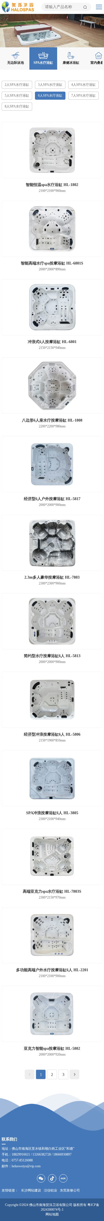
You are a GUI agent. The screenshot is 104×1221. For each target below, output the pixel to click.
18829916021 (21, 1154)
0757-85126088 (22, 1160)
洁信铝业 (50, 1190)
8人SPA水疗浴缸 (17, 106)
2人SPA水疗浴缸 (17, 85)
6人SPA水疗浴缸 (50, 95)
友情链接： (10, 1190)
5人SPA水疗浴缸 (17, 95)
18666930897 (62, 1154)
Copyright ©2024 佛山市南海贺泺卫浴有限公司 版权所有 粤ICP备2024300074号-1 (52, 1207)
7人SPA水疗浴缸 (83, 95)
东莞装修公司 (70, 1190)
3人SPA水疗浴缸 (50, 85)
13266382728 (41, 1154)
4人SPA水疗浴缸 (83, 85)
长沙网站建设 (31, 1190)
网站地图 (52, 1214)
